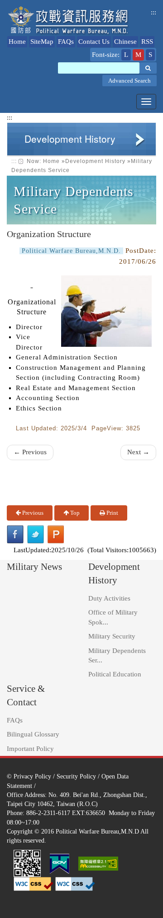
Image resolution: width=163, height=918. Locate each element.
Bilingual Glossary (33, 734)
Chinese (125, 41)
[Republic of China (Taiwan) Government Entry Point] (59, 862)
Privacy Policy (32, 776)
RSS (147, 41)
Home (17, 41)
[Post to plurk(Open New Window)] (56, 534)
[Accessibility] (98, 862)
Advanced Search (129, 80)
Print (111, 512)
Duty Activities (109, 598)
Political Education (114, 674)
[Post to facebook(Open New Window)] (15, 534)
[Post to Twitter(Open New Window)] (35, 534)
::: (153, 12)
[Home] (68, 20)
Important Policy (30, 748)
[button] (148, 68)
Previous (32, 512)
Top (74, 512)
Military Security (111, 636)
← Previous (30, 452)
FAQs (66, 41)
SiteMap (41, 41)
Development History (95, 161)
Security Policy (76, 776)
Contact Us (94, 41)
